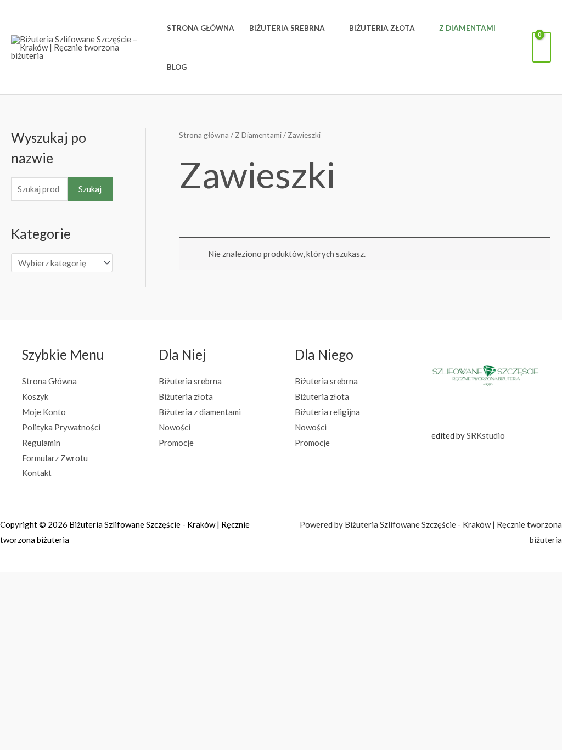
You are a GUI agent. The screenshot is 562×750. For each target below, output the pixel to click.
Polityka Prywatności (61, 427)
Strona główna (204, 134)
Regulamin (41, 442)
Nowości (174, 427)
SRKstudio (486, 435)
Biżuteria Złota (382, 28)
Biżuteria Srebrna (287, 28)
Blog (177, 67)
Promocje (176, 442)
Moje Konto (44, 412)
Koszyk (35, 396)
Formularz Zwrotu (55, 458)
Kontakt (37, 473)
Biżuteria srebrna (190, 381)
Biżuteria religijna (327, 412)
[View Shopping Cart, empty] (541, 47)
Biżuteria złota (186, 396)
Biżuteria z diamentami (200, 412)
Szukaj (90, 189)
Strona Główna (200, 28)
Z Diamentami (467, 28)
